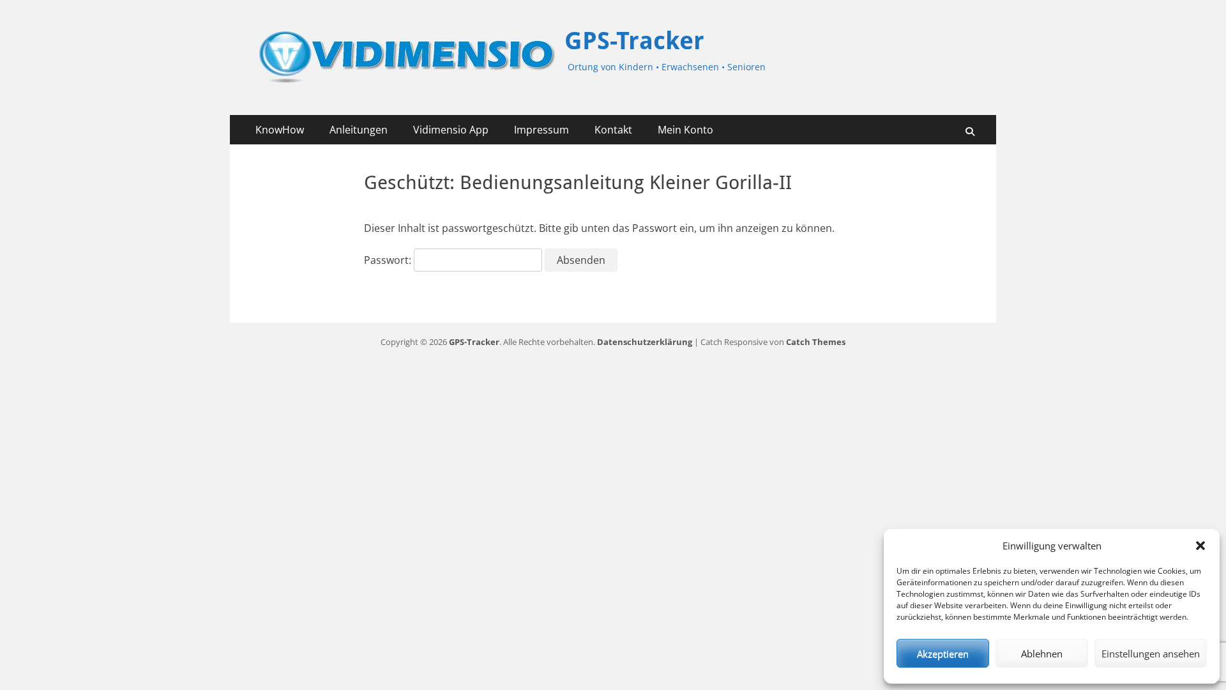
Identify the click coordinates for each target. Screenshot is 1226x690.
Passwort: (389, 260)
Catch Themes (815, 342)
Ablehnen (1042, 653)
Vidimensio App (450, 130)
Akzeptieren (943, 653)
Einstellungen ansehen (1150, 653)
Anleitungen (358, 130)
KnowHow (279, 130)
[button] (1200, 545)
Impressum (541, 130)
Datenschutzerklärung (644, 342)
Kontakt (613, 130)
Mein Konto (685, 130)
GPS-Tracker (634, 41)
